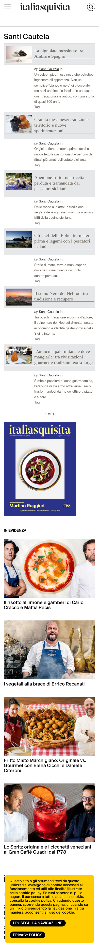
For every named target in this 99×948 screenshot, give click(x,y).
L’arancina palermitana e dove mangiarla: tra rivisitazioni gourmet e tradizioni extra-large (63, 357)
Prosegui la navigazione (37, 923)
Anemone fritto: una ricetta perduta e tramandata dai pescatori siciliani (59, 183)
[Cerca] (91, 7)
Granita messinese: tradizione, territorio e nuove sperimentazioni (62, 125)
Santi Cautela (49, 68)
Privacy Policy (27, 935)
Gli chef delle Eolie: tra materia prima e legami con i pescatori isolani (63, 241)
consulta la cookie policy (30, 901)
